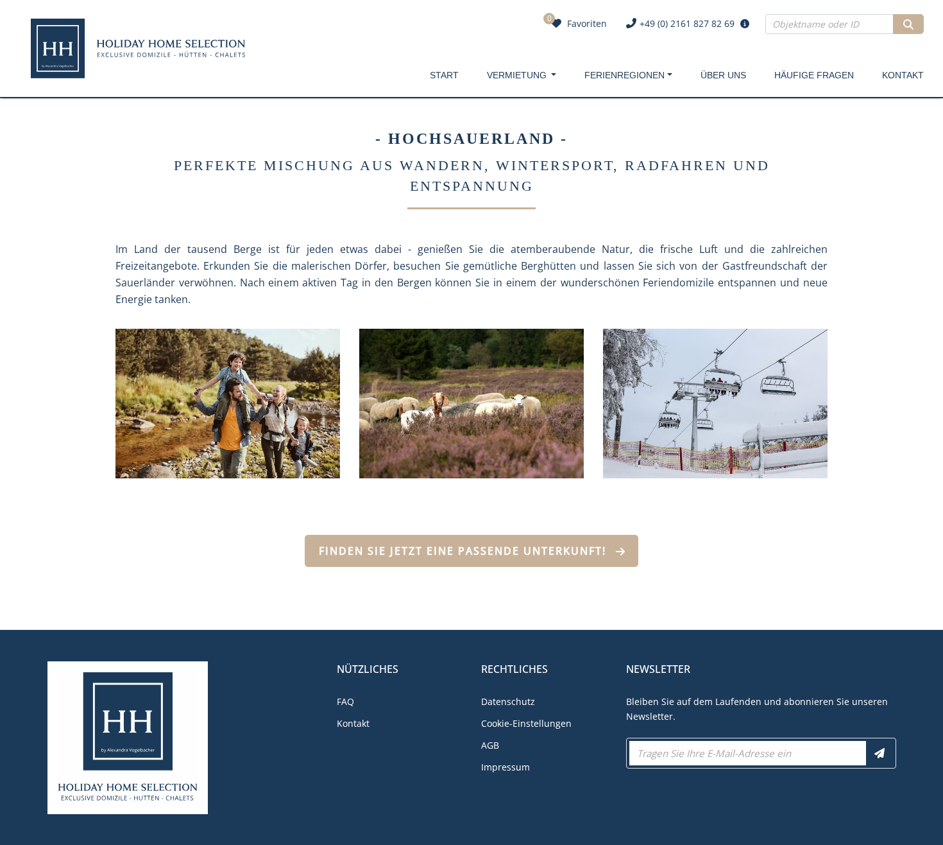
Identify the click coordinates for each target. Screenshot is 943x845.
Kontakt (903, 75)
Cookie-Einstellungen (526, 723)
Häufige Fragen (814, 75)
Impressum (505, 767)
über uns (723, 75)
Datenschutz (508, 701)
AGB (490, 745)
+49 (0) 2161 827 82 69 (687, 23)
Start (444, 75)
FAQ (345, 701)
